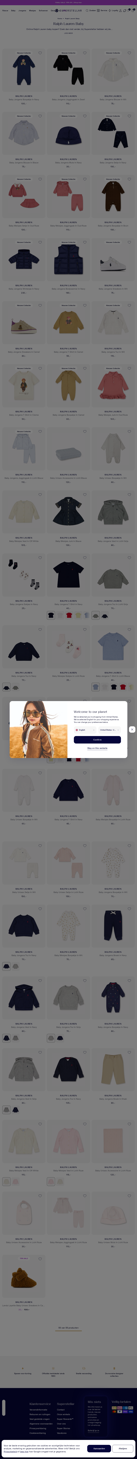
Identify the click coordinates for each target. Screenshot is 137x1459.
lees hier (24, 1451)
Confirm (97, 739)
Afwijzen (123, 1448)
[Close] (132, 729)
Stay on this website (97, 748)
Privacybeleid (10, 1451)
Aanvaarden (99, 1448)
